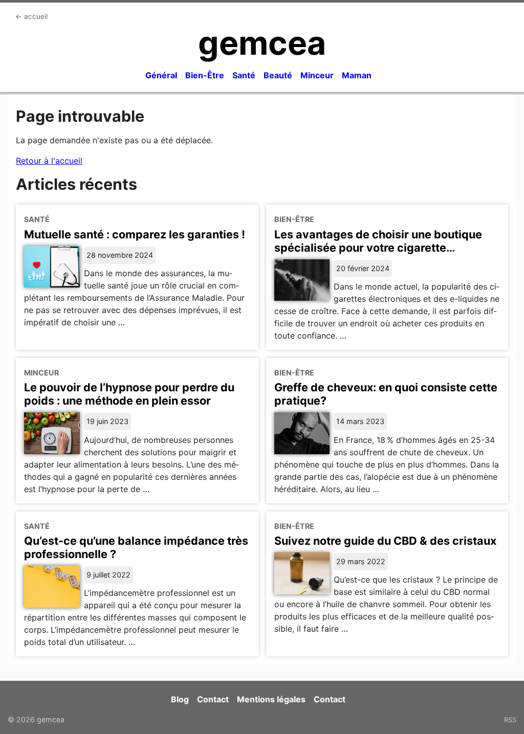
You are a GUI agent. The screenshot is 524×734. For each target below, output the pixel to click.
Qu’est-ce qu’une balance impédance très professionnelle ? (136, 547)
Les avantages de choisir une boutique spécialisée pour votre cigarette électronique (378, 248)
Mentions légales (271, 699)
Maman (357, 75)
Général (161, 75)
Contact (213, 699)
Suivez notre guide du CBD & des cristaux (385, 540)
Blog (180, 699)
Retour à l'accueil (49, 160)
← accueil (31, 16)
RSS (510, 720)
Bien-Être (204, 75)
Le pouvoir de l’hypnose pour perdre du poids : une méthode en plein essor (129, 394)
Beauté (278, 75)
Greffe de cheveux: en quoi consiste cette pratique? (385, 394)
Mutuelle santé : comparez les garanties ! (134, 234)
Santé (243, 75)
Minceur (317, 75)
